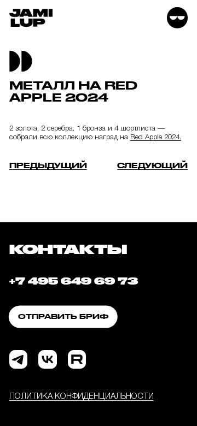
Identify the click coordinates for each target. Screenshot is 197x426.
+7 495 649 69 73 (73, 280)
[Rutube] (77, 359)
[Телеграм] (18, 359)
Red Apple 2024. (155, 137)
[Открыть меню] (177, 17)
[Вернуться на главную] (31, 18)
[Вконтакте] (47, 359)
